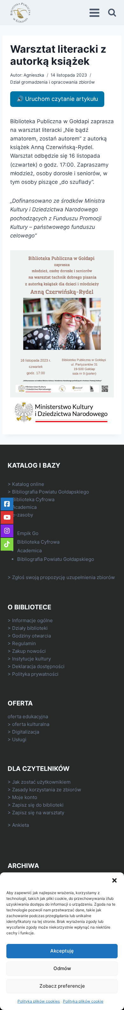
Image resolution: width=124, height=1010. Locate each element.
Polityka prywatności (35, 674)
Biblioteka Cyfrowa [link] (33, 499)
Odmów (62, 968)
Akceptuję (62, 951)
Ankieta (20, 825)
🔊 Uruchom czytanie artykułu (57, 98)
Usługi (19, 739)
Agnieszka (34, 75)
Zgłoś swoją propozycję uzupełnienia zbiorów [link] (63, 577)
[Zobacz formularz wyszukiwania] (112, 12)
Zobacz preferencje (62, 986)
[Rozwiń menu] (95, 12)
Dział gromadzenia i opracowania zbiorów (52, 82)
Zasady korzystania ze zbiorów (46, 790)
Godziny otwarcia (31, 636)
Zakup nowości (29, 651)
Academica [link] (24, 507)
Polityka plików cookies (38, 1001)
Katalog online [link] (28, 484)
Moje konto (24, 797)
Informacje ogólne (32, 620)
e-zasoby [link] (22, 515)
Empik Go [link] (27, 533)
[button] (114, 880)
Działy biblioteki (30, 628)
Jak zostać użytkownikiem (41, 782)
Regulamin (24, 643)
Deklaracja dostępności (38, 666)
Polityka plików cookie (83, 1001)
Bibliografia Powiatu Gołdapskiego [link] (50, 492)
